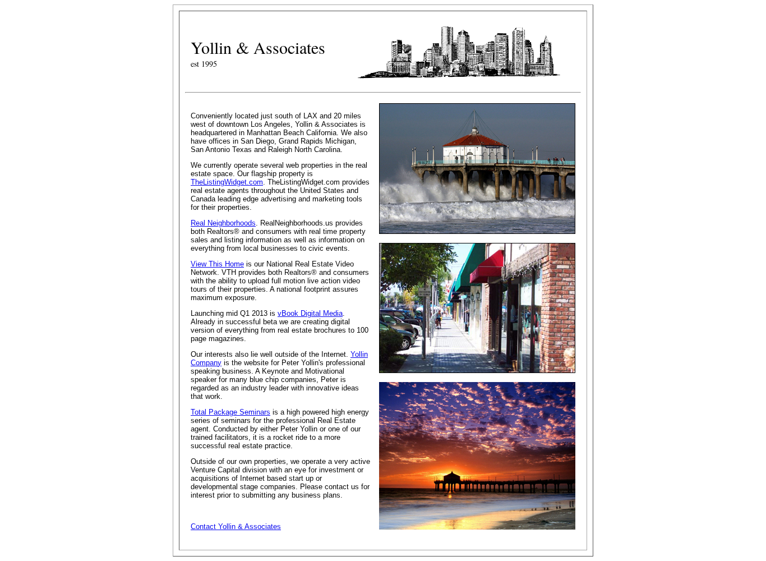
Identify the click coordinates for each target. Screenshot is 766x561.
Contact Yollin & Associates (236, 526)
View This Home (217, 264)
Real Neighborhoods (223, 223)
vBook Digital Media (310, 313)
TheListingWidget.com (227, 182)
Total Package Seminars (230, 412)
